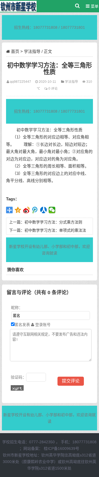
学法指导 (32, 51)
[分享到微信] (52, 210)
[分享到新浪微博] (26, 210)
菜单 (94, 6)
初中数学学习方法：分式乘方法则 (53, 222)
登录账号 (42, 324)
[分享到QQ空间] (18, 210)
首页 (15, 51)
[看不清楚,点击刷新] (17, 388)
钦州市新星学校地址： (22, 455)
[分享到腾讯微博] (35, 210)
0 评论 (53, 88)
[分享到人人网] (43, 210)
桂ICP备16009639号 (61, 448)
